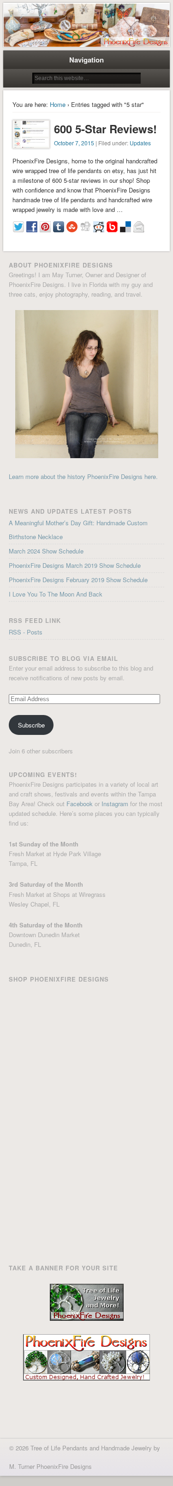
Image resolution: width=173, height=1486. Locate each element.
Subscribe (31, 725)
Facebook (79, 803)
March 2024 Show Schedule (46, 551)
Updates (140, 143)
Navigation (86, 60)
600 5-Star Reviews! (105, 129)
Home (58, 104)
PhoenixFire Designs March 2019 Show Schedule (75, 565)
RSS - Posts (25, 632)
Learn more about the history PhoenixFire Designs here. (83, 476)
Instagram (114, 803)
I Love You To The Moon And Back (55, 594)
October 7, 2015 (74, 143)
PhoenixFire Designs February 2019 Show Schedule (78, 579)
